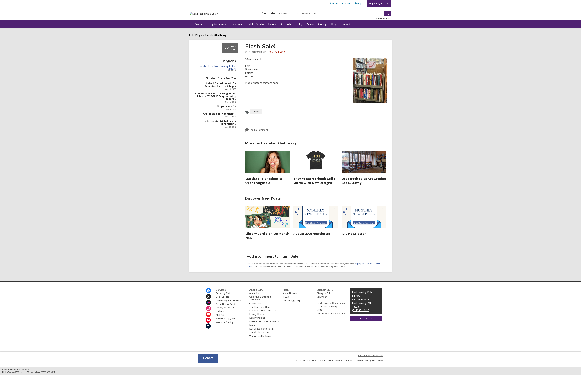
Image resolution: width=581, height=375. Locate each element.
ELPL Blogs (195, 35)
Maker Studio (256, 24)
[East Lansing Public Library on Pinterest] (208, 320)
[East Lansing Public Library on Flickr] (208, 302)
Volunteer (322, 296)
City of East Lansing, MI (370, 355)
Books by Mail (223, 293)
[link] (340, 3)
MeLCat (220, 314)
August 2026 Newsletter (311, 234)
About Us (254, 293)
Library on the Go (225, 307)
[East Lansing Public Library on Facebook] (208, 290)
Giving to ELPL (324, 293)
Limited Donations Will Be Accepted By (220, 85)
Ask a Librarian (290, 293)
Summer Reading (317, 24)
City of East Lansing (327, 306)
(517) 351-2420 (360, 310)
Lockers (220, 311)
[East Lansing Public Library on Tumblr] (208, 326)
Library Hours (256, 314)
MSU (319, 309)
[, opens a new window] (208, 361)
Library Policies (257, 317)
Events (272, 24)
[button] (358, 3)
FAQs (286, 296)
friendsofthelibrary (257, 51)
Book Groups (222, 296)
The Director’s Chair (259, 306)
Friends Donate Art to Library (218, 122)
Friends (255, 112)
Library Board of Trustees (263, 310)
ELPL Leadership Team (261, 328)
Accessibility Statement (340, 360)
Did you (225, 106)
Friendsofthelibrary (215, 35)
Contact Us (255, 303)
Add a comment (259, 129)
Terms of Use (298, 360)
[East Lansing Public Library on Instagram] (208, 308)
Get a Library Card (225, 303)
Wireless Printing (224, 322)
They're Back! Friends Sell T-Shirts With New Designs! (315, 181)
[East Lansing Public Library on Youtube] (208, 314)
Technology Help (292, 300)
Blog (300, 24)
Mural (252, 324)
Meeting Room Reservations (264, 321)
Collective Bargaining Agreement (260, 298)
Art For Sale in (218, 113)
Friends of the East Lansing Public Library (217, 67)
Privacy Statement (316, 360)
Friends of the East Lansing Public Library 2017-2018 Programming (215, 96)
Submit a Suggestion (226, 318)
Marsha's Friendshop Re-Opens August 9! (264, 181)
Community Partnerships (228, 300)
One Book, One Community (331, 313)
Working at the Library (260, 335)
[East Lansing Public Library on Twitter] (208, 296)
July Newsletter (354, 234)
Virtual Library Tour (259, 332)
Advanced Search (383, 18)
